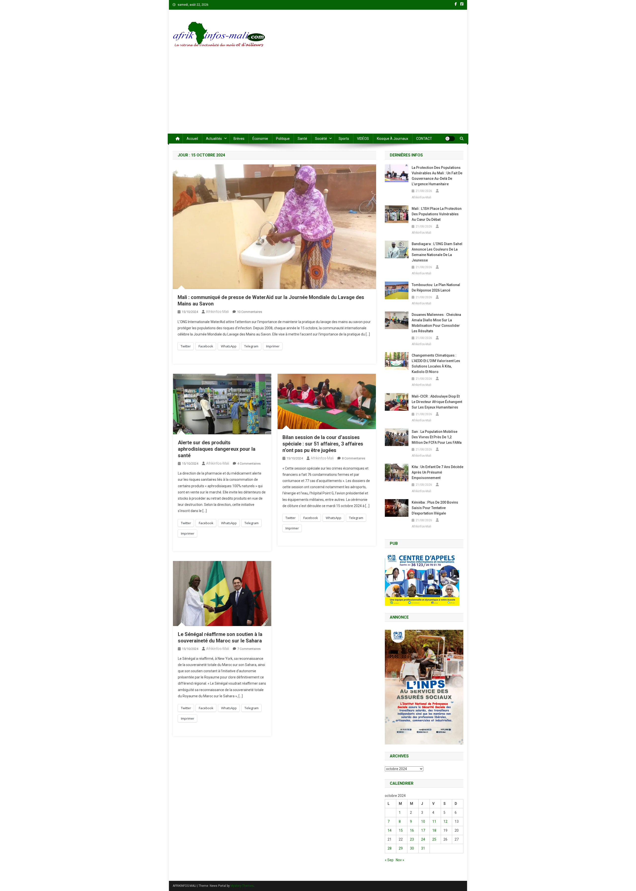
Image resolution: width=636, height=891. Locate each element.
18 (434, 830)
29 (401, 848)
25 (434, 839)
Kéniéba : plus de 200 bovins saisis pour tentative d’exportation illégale (435, 507)
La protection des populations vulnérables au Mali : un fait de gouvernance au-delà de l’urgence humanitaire (437, 176)
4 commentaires (249, 463)
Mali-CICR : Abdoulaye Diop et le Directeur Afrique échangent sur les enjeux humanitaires (437, 401)
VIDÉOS (363, 139)
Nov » (400, 860)
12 (445, 821)
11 (434, 821)
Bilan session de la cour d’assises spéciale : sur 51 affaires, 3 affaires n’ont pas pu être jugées (322, 443)
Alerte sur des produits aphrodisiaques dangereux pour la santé (216, 449)
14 (390, 830)
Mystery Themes (242, 886)
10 (423, 821)
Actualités (214, 139)
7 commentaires (249, 649)
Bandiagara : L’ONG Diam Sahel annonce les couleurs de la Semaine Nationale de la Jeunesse (437, 252)
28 (390, 848)
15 (401, 830)
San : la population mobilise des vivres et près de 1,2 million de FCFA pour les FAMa (437, 437)
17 (423, 830)
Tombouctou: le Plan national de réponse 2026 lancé (436, 287)
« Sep (389, 860)
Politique (283, 139)
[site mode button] (450, 138)
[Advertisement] (318, 96)
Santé (302, 139)
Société (321, 139)
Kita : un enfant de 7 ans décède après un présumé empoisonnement (437, 472)
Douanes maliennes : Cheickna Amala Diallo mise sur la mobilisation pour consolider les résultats (436, 323)
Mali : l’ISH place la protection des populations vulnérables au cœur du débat (437, 214)
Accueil (192, 139)
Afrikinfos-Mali (217, 312)
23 (412, 839)
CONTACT (424, 139)
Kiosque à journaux (392, 139)
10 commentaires (249, 312)
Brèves (239, 139)
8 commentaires (353, 458)
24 (423, 839)
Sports (344, 139)
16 (412, 830)
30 (412, 848)
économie (260, 139)
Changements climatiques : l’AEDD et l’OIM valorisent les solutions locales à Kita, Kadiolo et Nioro (436, 363)
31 (423, 848)
